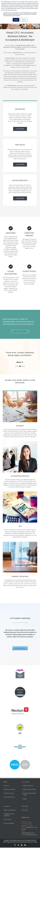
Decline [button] (24, 20)
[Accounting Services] (20, 442)
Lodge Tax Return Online (29, 789)
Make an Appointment (10, 810)
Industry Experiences (9, 789)
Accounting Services (9, 797)
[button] (16, 366)
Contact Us (7, 806)
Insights (25, 799)
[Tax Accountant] (20, 492)
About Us (6, 785)
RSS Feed (25, 806)
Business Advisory (9, 793)
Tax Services (26, 782)
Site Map (25, 810)
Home (5, 782)
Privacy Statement (9, 823)
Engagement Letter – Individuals (9, 814)
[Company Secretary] (20, 542)
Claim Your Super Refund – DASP (29, 794)
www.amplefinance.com (31, 834)
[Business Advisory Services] (20, 391)
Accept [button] (16, 20)
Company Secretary (28, 785)
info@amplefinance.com (27, 833)
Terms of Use (7, 819)
